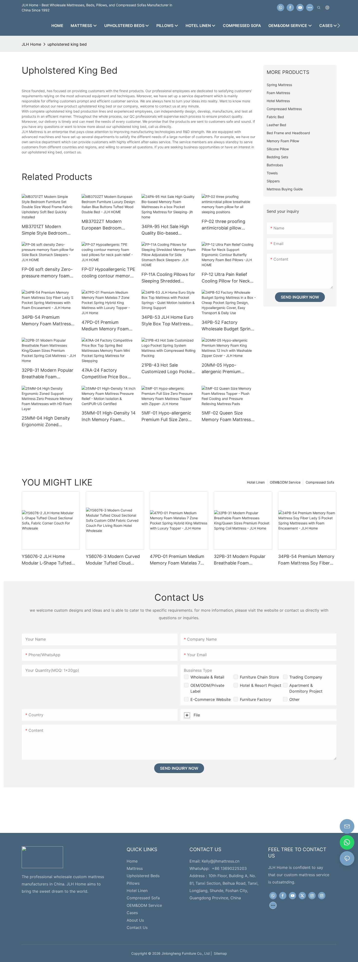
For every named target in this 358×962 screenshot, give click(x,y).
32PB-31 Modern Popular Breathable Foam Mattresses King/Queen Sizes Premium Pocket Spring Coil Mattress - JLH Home (47, 374)
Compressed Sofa (320, 482)
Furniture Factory (255, 699)
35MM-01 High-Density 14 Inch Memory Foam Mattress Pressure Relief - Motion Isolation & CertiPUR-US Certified (109, 416)
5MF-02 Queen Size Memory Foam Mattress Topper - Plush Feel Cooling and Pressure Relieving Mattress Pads (226, 416)
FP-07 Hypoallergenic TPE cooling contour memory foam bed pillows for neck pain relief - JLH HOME (108, 273)
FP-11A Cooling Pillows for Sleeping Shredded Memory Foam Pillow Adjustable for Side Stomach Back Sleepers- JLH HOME (168, 278)
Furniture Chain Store (259, 677)
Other (294, 699)
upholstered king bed (67, 44)
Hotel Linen (256, 482)
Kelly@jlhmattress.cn (220, 861)
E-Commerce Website (210, 699)
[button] (338, 25)
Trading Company (305, 677)
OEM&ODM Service (285, 482)
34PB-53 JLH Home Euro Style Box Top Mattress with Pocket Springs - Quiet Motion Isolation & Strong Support (167, 321)
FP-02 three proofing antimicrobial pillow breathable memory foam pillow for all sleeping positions (228, 225)
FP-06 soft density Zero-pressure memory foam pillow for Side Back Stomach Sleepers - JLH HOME (47, 273)
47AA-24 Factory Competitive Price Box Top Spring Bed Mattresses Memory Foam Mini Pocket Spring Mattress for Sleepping (108, 374)
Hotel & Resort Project (260, 685)
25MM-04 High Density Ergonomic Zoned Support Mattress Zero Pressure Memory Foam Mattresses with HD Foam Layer (48, 421)
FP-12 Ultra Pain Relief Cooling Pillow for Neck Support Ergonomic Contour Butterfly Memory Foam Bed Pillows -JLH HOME (226, 278)
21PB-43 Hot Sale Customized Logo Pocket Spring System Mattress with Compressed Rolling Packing (167, 368)
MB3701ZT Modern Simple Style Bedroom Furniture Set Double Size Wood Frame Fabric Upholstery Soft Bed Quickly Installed (48, 230)
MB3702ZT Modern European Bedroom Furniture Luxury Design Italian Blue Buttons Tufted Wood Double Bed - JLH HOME (107, 225)
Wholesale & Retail (207, 677)
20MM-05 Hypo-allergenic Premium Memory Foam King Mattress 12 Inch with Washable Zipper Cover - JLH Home (227, 368)
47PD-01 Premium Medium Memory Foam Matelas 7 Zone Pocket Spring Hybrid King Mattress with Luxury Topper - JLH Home (105, 326)
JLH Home (31, 44)
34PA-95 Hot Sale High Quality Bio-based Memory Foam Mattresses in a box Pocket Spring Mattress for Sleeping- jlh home (168, 230)
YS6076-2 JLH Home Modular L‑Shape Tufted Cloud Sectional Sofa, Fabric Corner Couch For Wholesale (51, 560)
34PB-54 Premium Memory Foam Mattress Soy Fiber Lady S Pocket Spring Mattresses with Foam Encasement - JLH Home (47, 321)
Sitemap (219, 953)
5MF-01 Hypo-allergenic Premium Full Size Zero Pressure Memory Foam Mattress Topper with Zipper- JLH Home (166, 416)
